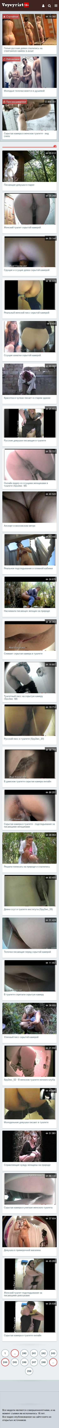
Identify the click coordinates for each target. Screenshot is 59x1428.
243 (53, 1353)
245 (15, 1362)
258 (29, 1371)
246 (24, 1362)
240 (24, 1353)
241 (34, 1353)
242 (43, 1353)
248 (43, 1362)
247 (34, 1362)
